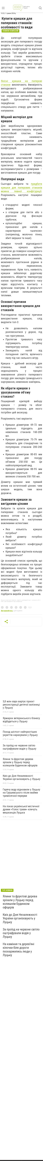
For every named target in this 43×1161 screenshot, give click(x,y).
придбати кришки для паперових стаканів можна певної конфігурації (21, 187)
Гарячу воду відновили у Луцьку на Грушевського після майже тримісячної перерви (21, 792)
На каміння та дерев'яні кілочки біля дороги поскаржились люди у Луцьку (18, 949)
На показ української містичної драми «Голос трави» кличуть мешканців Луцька (21, 809)
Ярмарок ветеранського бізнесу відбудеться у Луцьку (21, 720)
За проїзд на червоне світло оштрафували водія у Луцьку (19, 747)
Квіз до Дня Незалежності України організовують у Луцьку (21, 777)
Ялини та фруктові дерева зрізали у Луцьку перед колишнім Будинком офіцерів (20, 762)
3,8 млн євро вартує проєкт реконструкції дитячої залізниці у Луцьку (21, 704)
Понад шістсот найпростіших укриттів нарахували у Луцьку (20, 733)
